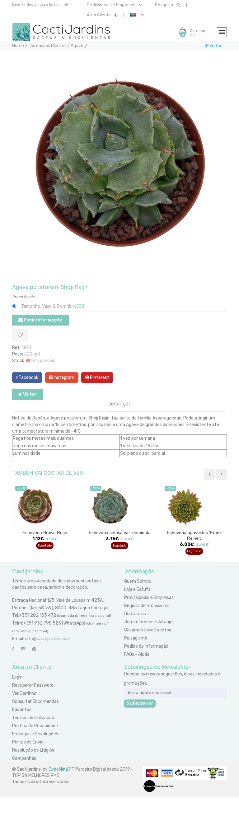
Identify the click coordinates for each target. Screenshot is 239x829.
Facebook (28, 377)
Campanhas (24, 758)
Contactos (135, 613)
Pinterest (99, 377)
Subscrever (140, 703)
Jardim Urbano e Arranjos (149, 622)
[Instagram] (23, 649)
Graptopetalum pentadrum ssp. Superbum (194, 535)
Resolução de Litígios (33, 750)
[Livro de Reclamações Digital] (158, 785)
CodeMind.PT (61, 769)
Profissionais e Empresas (111, 4)
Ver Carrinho (24, 693)
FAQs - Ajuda (136, 654)
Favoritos (21, 709)
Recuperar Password (33, 685)
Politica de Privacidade (35, 725)
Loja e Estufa (137, 589)
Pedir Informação (43, 320)
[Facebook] (13, 649)
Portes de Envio (28, 742)
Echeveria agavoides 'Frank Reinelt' (119, 535)
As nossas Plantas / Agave (56, 45)
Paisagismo (135, 638)
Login (17, 677)
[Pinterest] (34, 649)
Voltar (215, 45)
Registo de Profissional (147, 605)
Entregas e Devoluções (35, 734)
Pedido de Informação (146, 646)
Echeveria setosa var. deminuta (45, 532)
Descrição (119, 403)
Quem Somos (137, 581)
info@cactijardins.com (47, 638)
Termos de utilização (33, 717)
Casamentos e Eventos (147, 630)
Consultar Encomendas (35, 701)
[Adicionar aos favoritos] (20, 335)
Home (18, 45)
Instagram (63, 377)
